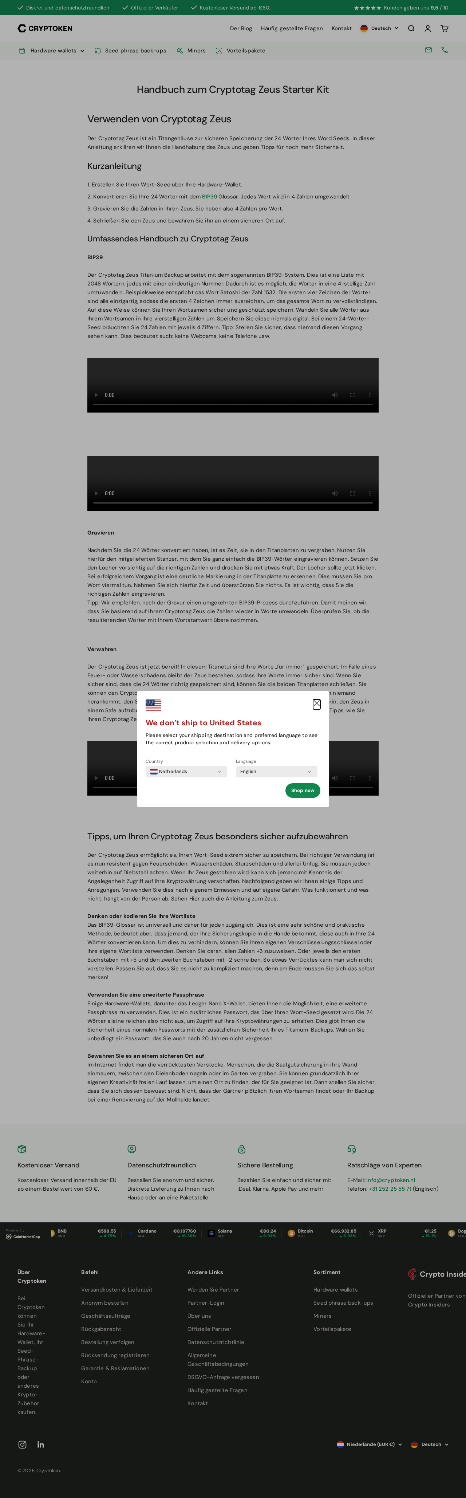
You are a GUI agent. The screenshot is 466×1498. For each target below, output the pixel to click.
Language (246, 761)
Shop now (303, 790)
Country (154, 761)
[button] (316, 704)
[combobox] (168, 771)
